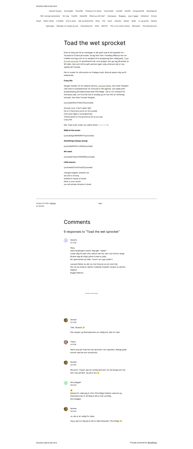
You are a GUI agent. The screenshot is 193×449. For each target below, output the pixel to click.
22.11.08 (73, 243)
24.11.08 (73, 344)
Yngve (73, 342)
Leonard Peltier (104, 86)
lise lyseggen (75, 382)
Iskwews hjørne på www (46, 6)
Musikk (53, 203)
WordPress (152, 443)
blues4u (73, 240)
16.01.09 (73, 385)
